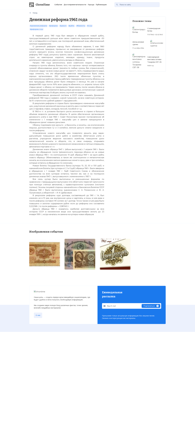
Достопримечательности (75, 5)
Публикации (101, 5)
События (58, 5)
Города (91, 5)
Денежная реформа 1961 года (53, 315)
